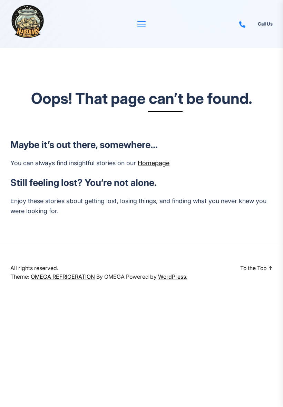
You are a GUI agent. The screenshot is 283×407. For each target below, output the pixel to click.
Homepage (153, 163)
